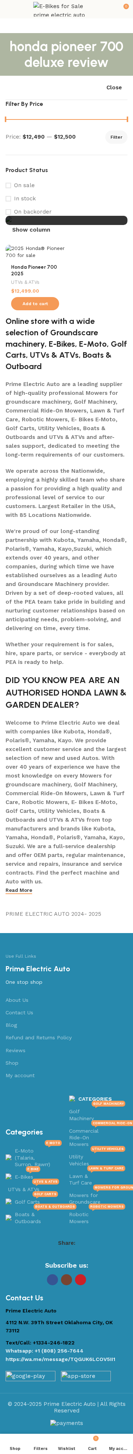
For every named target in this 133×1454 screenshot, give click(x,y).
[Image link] (30, 1377)
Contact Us (19, 1012)
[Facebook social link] (42, 1254)
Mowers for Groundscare (97, 1197)
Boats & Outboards (38, 1216)
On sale (24, 185)
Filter (116, 137)
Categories (95, 1099)
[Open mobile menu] (8, 9)
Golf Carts (36, 1200)
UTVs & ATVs (25, 282)
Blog (11, 1025)
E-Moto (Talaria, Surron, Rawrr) (37, 1155)
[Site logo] (66, 9)
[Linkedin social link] (71, 1254)
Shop (12, 1063)
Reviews (15, 1050)
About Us (17, 1000)
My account (20, 1075)
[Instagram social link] (66, 1279)
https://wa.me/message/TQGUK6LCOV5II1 (60, 1359)
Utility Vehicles (96, 1158)
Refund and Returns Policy (39, 1037)
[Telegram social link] (90, 1254)
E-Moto (93, 344)
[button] (35, 303)
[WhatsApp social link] (81, 1254)
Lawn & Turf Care (96, 1178)
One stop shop (24, 982)
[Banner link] (66, 220)
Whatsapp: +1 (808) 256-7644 (44, 1351)
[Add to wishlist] (58, 251)
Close (114, 87)
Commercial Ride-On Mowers (97, 1136)
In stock (25, 198)
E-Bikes (62, 344)
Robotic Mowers (96, 1216)
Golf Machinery (96, 1113)
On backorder (33, 211)
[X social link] (52, 1254)
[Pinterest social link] (61, 1254)
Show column (31, 230)
